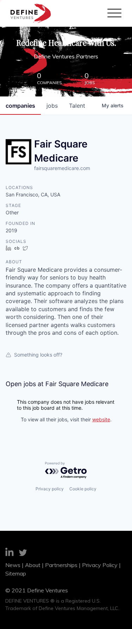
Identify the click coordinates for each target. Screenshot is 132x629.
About (32, 564)
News (12, 564)
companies (20, 105)
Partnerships (61, 564)
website (101, 419)
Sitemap (15, 573)
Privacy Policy (100, 564)
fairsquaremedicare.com (62, 168)
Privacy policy (50, 488)
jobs (52, 105)
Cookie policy (82, 488)
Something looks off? (38, 355)
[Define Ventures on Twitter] (23, 553)
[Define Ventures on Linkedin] (9, 553)
